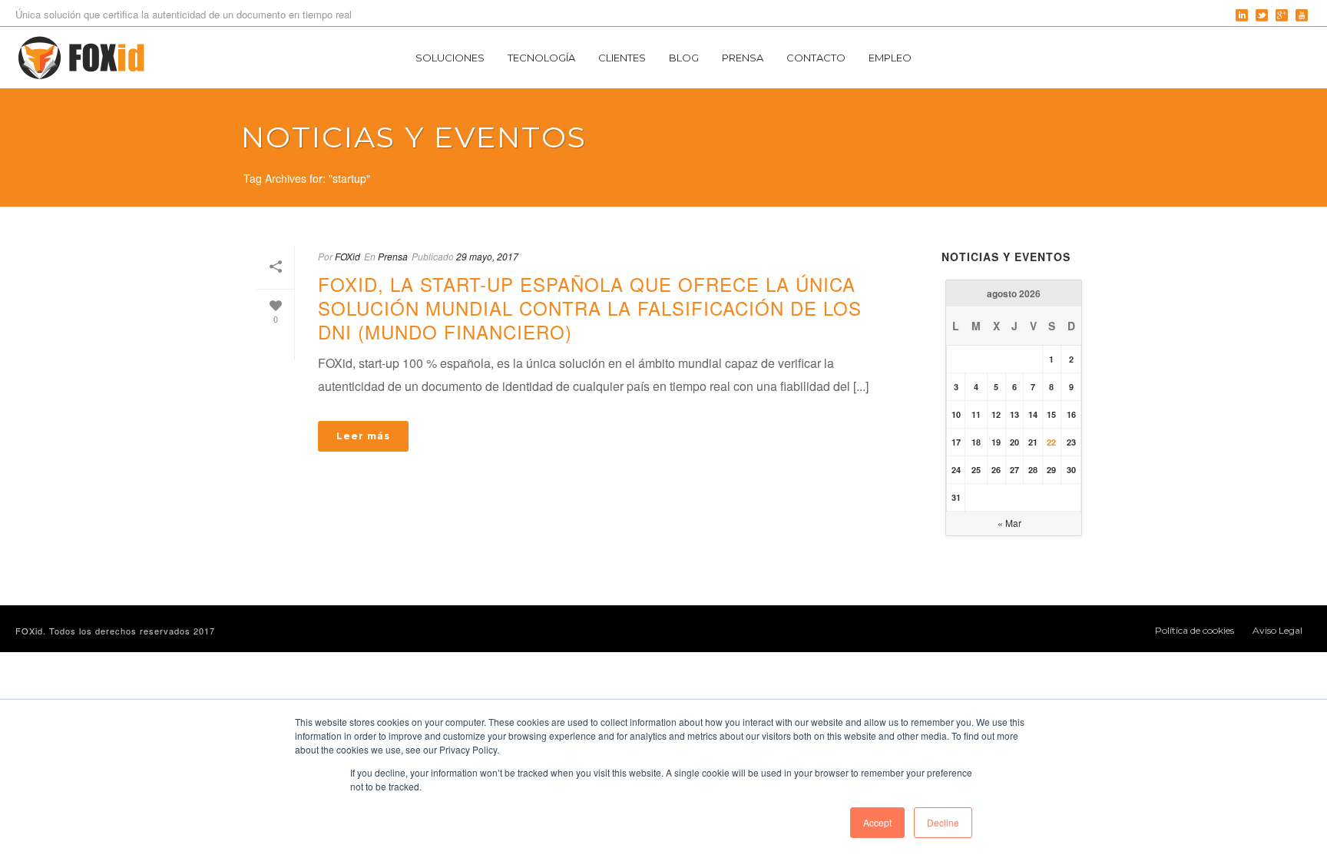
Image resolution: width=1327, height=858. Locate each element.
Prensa (742, 57)
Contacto (816, 57)
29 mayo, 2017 (487, 256)
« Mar (1009, 522)
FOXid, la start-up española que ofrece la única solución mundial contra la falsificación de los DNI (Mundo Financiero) (590, 307)
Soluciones (450, 57)
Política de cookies (1194, 630)
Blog (684, 57)
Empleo (890, 57)
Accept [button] (877, 822)
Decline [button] (943, 822)
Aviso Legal (1277, 630)
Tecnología (541, 57)
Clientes (622, 57)
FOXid (347, 256)
